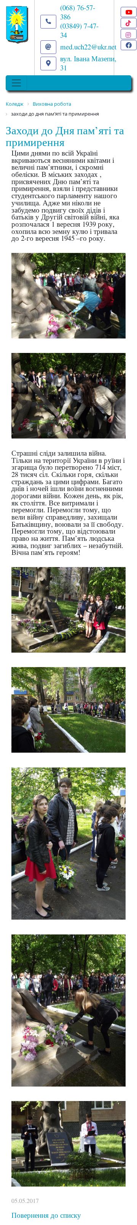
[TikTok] (129, 23)
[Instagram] (129, 34)
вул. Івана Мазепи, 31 (88, 63)
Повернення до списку (46, 1215)
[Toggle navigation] (16, 83)
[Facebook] (129, 45)
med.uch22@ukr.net (88, 46)
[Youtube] (129, 12)
